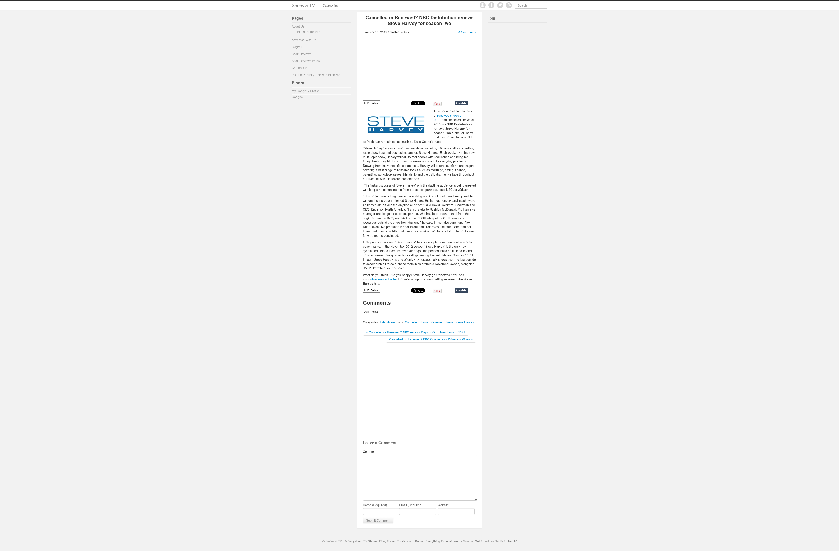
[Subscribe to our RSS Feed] (509, 5)
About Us (298, 26)
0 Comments (467, 32)
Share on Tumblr (461, 103)
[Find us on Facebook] (491, 5)
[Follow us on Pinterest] (483, 5)
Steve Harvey (464, 322)
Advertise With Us (304, 40)
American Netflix (492, 541)
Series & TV (303, 5)
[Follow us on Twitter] (500, 5)
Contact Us (299, 68)
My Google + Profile (305, 91)
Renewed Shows (442, 322)
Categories (331, 5)
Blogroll (297, 47)
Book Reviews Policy (306, 61)
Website (443, 505)
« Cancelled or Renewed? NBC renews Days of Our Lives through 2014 (415, 332)
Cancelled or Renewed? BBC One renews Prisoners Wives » (431, 339)
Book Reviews (301, 54)
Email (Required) (411, 505)
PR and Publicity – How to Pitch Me (316, 75)
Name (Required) (375, 505)
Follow (374, 103)
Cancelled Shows (417, 322)
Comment (369, 451)
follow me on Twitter (383, 279)
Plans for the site (308, 31)
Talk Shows (387, 322)
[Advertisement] (399, 69)
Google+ (297, 97)
